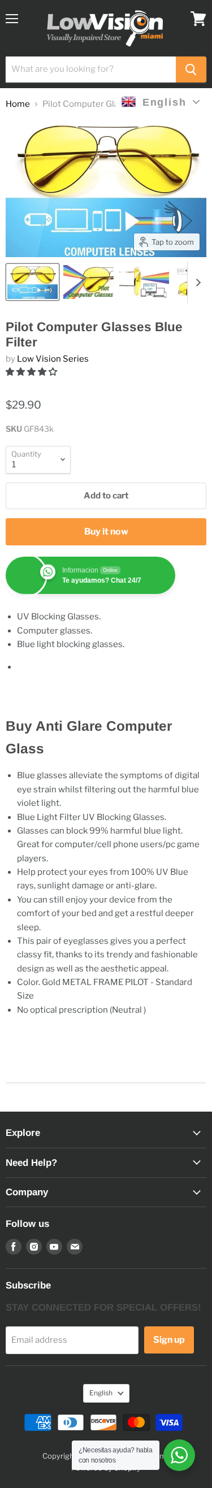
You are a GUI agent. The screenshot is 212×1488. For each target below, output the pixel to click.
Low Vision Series (53, 359)
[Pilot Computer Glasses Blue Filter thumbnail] (32, 282)
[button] (32, 372)
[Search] (191, 70)
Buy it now (106, 531)
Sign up (169, 1339)
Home (18, 104)
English (101, 1393)
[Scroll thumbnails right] (196, 282)
